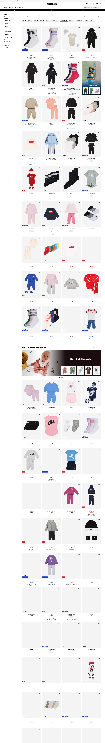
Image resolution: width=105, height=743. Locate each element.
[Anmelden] (90, 4)
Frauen (5, 3)
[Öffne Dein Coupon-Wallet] (87, 4)
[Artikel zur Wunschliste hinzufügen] (39, 27)
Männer (10, 3)
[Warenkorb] (100, 4)
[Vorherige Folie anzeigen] (93, 347)
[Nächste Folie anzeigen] (100, 347)
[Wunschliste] (97, 4)
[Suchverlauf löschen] (100, 7)
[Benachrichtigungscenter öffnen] (93, 4)
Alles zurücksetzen (36, 22)
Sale (29, 20)
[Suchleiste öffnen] (84, 7)
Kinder (16, 3)
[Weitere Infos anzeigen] (31, 58)
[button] (87, 16)
